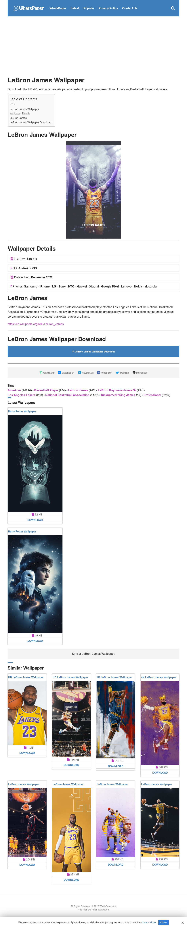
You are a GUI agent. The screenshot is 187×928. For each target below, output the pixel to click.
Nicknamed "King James (118, 395)
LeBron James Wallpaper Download (30, 122)
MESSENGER (67, 372)
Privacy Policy (108, 8)
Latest (75, 8)
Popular (88, 8)
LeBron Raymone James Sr (117, 390)
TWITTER (124, 372)
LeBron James (18, 118)
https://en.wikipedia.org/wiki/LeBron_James (36, 324)
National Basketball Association (67, 395)
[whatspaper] (28, 8)
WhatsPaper (57, 8)
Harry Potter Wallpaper (22, 411)
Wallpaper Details (20, 113)
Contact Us (129, 8)
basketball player (46, 390)
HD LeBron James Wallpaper (26, 677)
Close (163, 922)
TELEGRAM (88, 372)
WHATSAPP (48, 372)
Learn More (149, 922)
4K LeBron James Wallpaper (114, 677)
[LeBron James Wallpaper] (93, 189)
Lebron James (78, 390)
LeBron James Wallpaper (24, 109)
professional (153, 395)
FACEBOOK (106, 372)
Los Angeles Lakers (22, 395)
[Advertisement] (93, 45)
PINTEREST (141, 372)
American (15, 390)
